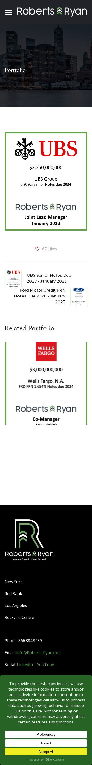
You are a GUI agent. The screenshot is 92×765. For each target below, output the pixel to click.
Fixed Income (28, 370)
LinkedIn (25, 664)
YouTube (45, 664)
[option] (44, 387)
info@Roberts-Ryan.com (38, 652)
